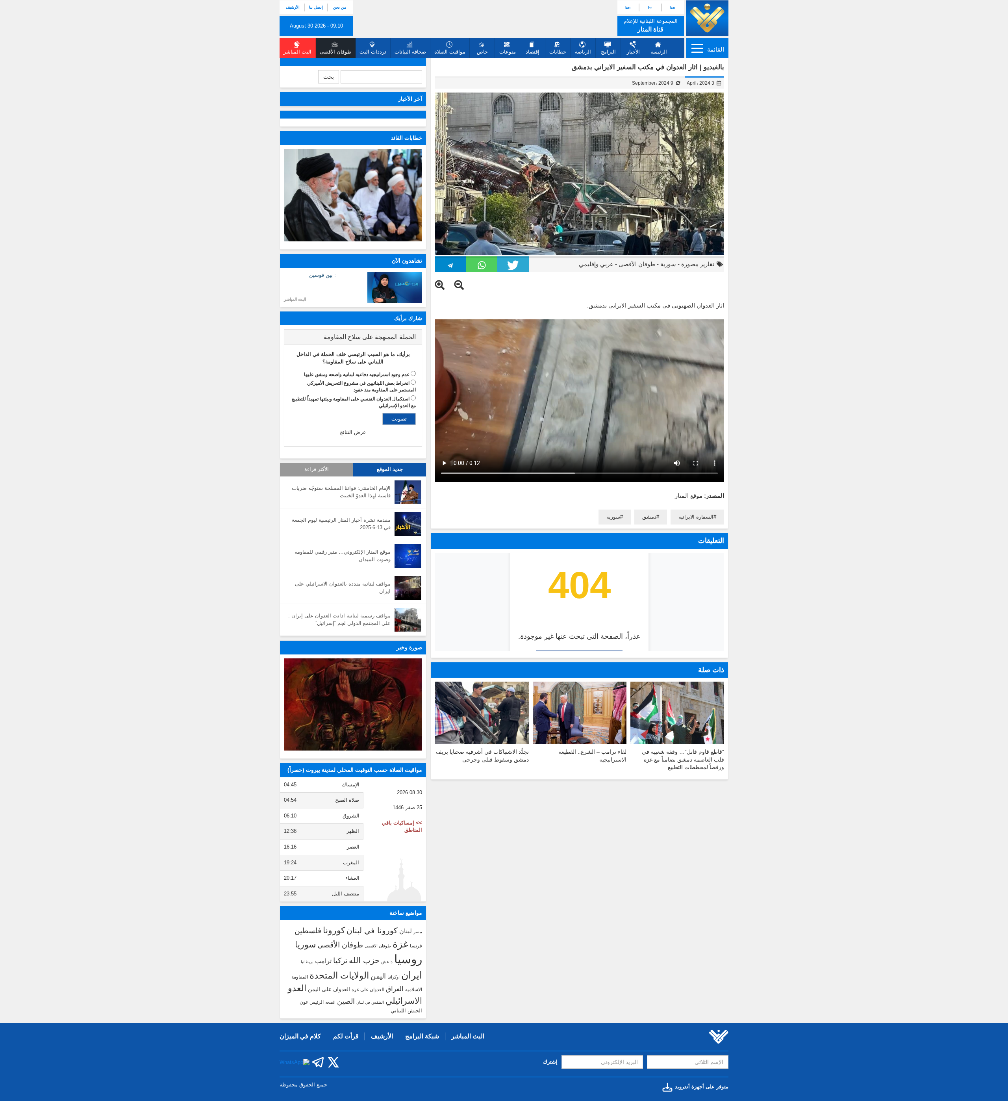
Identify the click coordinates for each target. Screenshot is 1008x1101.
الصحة (330, 1002)
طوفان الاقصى (378, 945)
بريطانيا (307, 962)
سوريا (305, 944)
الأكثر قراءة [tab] (316, 469)
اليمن (378, 976)
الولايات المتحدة (339, 975)
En (627, 7)
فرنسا (416, 946)
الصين (346, 1001)
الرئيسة (658, 52)
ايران (411, 975)
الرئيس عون (312, 1002)
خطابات (557, 52)
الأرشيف (293, 7)
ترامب (323, 960)
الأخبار (633, 52)
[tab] (353, 337)
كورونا (334, 930)
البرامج (608, 52)
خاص (482, 52)
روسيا (408, 959)
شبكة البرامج (422, 1036)
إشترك (550, 1062)
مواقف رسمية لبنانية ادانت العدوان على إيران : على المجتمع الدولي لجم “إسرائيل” (339, 619)
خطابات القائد (406, 138)
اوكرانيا (393, 977)
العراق (395, 989)
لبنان (405, 930)
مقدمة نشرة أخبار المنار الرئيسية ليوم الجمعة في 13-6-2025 (341, 523)
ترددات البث (372, 52)
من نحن (339, 7)
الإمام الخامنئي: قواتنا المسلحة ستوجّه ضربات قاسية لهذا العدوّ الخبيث (341, 492)
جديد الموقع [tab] (390, 469)
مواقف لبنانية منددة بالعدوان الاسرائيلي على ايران (343, 587)
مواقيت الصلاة (449, 52)
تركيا (340, 960)
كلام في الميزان (300, 1036)
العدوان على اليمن (329, 989)
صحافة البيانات (410, 52)
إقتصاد (532, 52)
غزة (400, 943)
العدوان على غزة (368, 989)
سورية (668, 264)
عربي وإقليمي (596, 264)
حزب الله (364, 960)
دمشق (649, 517)
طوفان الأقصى (637, 264)
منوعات (507, 52)
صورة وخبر (409, 647)
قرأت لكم (346, 1036)
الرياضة (583, 52)
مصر (417, 931)
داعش (387, 961)
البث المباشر (295, 299)
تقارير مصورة (697, 264)
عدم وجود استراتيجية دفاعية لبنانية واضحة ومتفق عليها (357, 374)
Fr (650, 7)
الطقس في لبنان (370, 1002)
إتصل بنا (316, 7)
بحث (328, 77)
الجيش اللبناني (406, 1011)
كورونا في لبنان (372, 930)
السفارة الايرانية (695, 517)
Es (672, 7)
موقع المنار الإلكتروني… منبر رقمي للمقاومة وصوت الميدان (343, 555)
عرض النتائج (353, 432)
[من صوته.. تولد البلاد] (353, 704)
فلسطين (308, 931)
